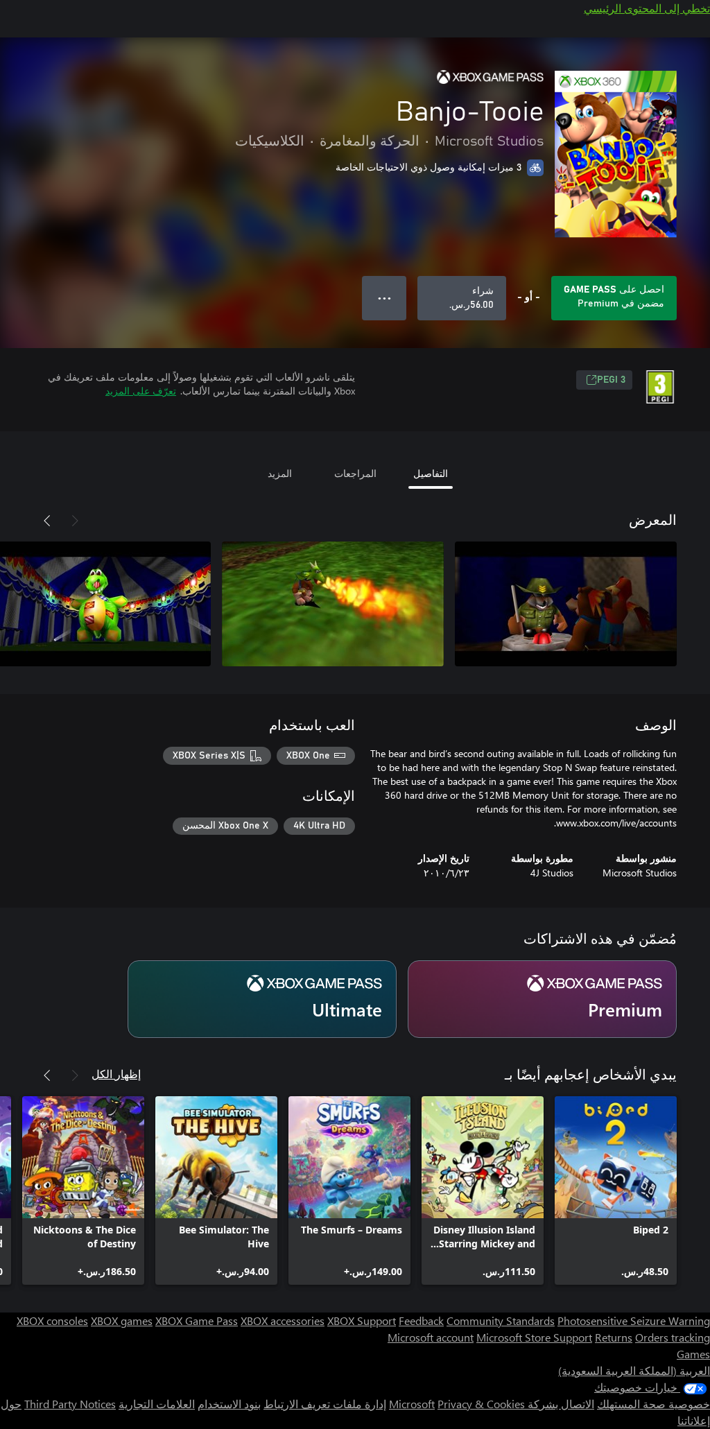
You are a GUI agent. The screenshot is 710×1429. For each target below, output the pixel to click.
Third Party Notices (70, 1403)
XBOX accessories (282, 1320)
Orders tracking (672, 1337)
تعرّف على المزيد (140, 390)
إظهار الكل (116, 1073)
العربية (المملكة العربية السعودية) (634, 1370)
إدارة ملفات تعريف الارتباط (324, 1403)
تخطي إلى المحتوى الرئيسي (647, 8)
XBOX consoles (52, 1320)
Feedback (421, 1320)
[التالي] (47, 520)
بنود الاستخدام (229, 1403)
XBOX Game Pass (196, 1320)
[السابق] (75, 520)
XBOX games (122, 1320)
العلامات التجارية (157, 1403)
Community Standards (501, 1320)
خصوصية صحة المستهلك (653, 1403)
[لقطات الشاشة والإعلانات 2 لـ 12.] (333, 604)
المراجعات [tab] (355, 473)
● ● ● (384, 298)
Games (693, 1353)
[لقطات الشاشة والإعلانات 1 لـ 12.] (566, 604)
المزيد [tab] (280, 473)
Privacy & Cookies (481, 1403)
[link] (616, 1190)
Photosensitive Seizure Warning (633, 1320)
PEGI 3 (611, 380)
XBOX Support (361, 1320)
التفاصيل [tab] (430, 473)
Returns (613, 1337)
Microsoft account (431, 1337)
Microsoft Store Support (534, 1337)
